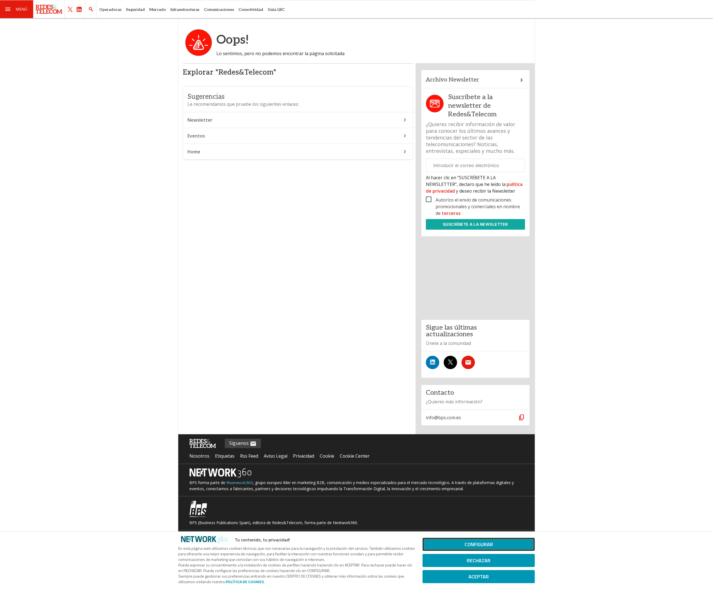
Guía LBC (276, 9)
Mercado (157, 9)
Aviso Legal (275, 456)
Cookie (327, 456)
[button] (16, 9)
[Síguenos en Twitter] (450, 362)
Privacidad (303, 456)
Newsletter (200, 120)
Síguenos (239, 443)
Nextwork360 (239, 482)
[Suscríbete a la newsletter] (468, 362)
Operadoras (110, 9)
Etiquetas (225, 456)
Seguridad (135, 9)
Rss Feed (249, 456)
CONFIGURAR (479, 544)
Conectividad (250, 9)
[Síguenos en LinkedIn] (432, 362)
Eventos (196, 136)
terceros (451, 213)
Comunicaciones (219, 9)
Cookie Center (355, 456)
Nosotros (199, 456)
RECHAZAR (478, 560)
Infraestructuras (184, 9)
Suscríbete (475, 224)
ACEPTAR (478, 576)
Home (193, 152)
